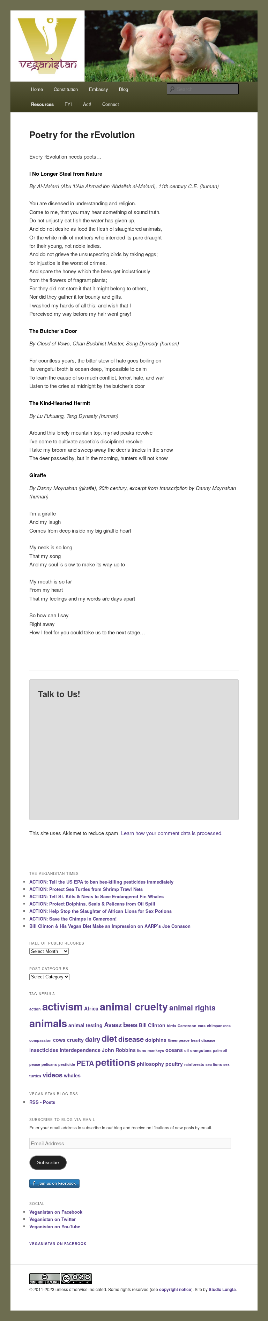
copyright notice (175, 1289)
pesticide (66, 1064)
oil (186, 1050)
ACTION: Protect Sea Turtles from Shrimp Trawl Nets (86, 889)
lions (141, 1050)
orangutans (200, 1050)
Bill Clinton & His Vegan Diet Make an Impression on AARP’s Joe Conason (110, 926)
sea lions (214, 1064)
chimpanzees (219, 1025)
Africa (91, 1008)
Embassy (98, 89)
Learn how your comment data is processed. (172, 833)
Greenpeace (178, 1040)
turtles (35, 1075)
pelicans (49, 1064)
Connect (110, 104)
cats (202, 1025)
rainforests (194, 1064)
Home (37, 89)
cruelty (75, 1039)
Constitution (66, 89)
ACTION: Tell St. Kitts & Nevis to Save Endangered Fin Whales (96, 896)
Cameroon (187, 1025)
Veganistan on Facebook (55, 1211)
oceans (174, 1049)
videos (52, 1074)
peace (34, 1064)
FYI (68, 104)
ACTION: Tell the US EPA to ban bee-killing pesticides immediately (101, 881)
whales (72, 1075)
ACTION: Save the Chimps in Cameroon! (73, 918)
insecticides (43, 1049)
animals (48, 1023)
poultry (174, 1063)
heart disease (203, 1040)
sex (226, 1064)
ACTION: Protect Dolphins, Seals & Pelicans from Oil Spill (92, 903)
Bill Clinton (152, 1025)
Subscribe (48, 1162)
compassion (40, 1040)
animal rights (192, 1007)
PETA (85, 1063)
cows (59, 1039)
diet (109, 1038)
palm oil (220, 1050)
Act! (87, 104)
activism (62, 1006)
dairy (92, 1039)
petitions (115, 1062)
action (35, 1008)
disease (131, 1039)
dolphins (155, 1039)
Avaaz (113, 1024)
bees (130, 1024)
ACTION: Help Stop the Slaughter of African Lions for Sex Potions (100, 911)
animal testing (85, 1025)
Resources (42, 104)
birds (171, 1025)
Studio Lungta (222, 1289)
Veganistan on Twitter (52, 1219)
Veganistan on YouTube (54, 1226)
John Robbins (119, 1049)
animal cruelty (134, 1006)
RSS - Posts (42, 1102)
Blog (123, 89)
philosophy (150, 1063)
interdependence (80, 1049)
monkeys (156, 1050)
